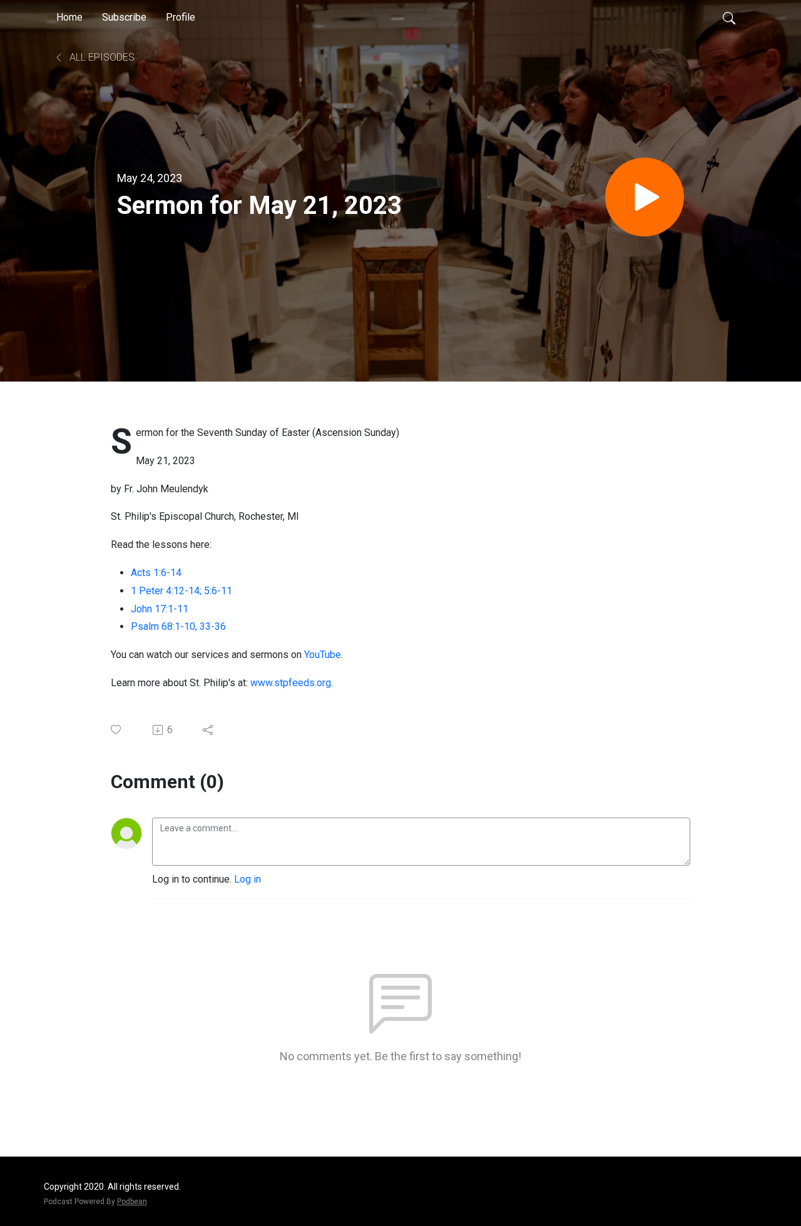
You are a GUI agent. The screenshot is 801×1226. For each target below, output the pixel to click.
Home (69, 17)
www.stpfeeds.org (290, 683)
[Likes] (117, 729)
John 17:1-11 (159, 609)
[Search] (729, 17)
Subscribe (124, 17)
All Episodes (101, 57)
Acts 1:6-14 (156, 573)
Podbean (132, 1201)
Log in (247, 879)
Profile (180, 17)
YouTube (322, 655)
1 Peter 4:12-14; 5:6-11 (181, 591)
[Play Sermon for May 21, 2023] (644, 197)
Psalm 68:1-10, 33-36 (178, 626)
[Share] (209, 730)
